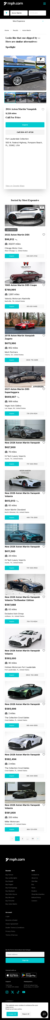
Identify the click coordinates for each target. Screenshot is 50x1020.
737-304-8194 (32, 464)
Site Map (34, 881)
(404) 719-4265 (32, 360)
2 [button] (22, 838)
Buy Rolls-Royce (11, 894)
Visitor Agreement (12, 924)
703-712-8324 (32, 621)
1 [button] (17, 838)
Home (7, 30)
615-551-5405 (32, 306)
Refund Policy (36, 897)
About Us (35, 878)
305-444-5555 (32, 725)
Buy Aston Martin (11, 904)
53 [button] (33, 838)
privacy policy (17, 1009)
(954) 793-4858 (32, 675)
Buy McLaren (10, 897)
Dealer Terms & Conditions (15, 927)
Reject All (25, 1014)
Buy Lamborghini (11, 878)
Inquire (25, 125)
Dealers (34, 891)
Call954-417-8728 (25, 132)
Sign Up (25, 960)
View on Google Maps (15, 186)
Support (8, 981)
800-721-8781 (32, 829)
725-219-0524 (32, 413)
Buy (33, 884)
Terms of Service (12, 935)
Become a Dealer (12, 920)
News (33, 888)
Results (15, 30)
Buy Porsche (10, 901)
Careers (34, 901)
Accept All (12, 1014)
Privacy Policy (10, 931)
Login (7, 916)
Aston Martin (26, 30)
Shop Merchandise (38, 894)
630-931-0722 (32, 256)
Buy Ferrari (9, 875)
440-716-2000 (32, 517)
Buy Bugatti (9, 881)
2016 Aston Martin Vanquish (21, 109)
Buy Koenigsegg (11, 888)
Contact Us (35, 875)
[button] (12, 838)
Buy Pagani (9, 884)
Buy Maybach (10, 891)
